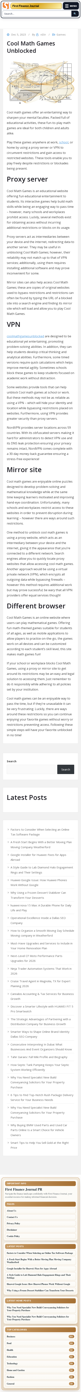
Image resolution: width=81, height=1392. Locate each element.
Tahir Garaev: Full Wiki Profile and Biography (39, 1057)
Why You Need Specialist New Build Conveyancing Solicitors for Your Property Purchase (38, 1082)
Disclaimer (12, 1229)
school (63, 142)
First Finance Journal (25, 5)
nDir (43, 34)
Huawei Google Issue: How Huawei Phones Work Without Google (38, 1284)
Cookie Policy (13, 1236)
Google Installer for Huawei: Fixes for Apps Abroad (32, 1268)
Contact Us (12, 1217)
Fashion (10, 1377)
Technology (12, 1363)
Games (61, 34)
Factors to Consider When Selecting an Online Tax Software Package (40, 1253)
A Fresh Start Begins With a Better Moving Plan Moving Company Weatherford (39, 1261)
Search (11, 761)
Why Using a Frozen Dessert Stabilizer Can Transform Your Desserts (40, 1290)
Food (9, 1343)
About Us (11, 1210)
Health (10, 1350)
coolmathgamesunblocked (25, 336)
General (10, 1383)
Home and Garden (16, 1370)
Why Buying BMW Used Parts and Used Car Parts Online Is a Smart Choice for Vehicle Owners (39, 1130)
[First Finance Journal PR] (6, 6)
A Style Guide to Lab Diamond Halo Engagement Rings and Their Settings (39, 1276)
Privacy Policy (13, 1223)
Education (12, 1356)
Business (11, 1336)
